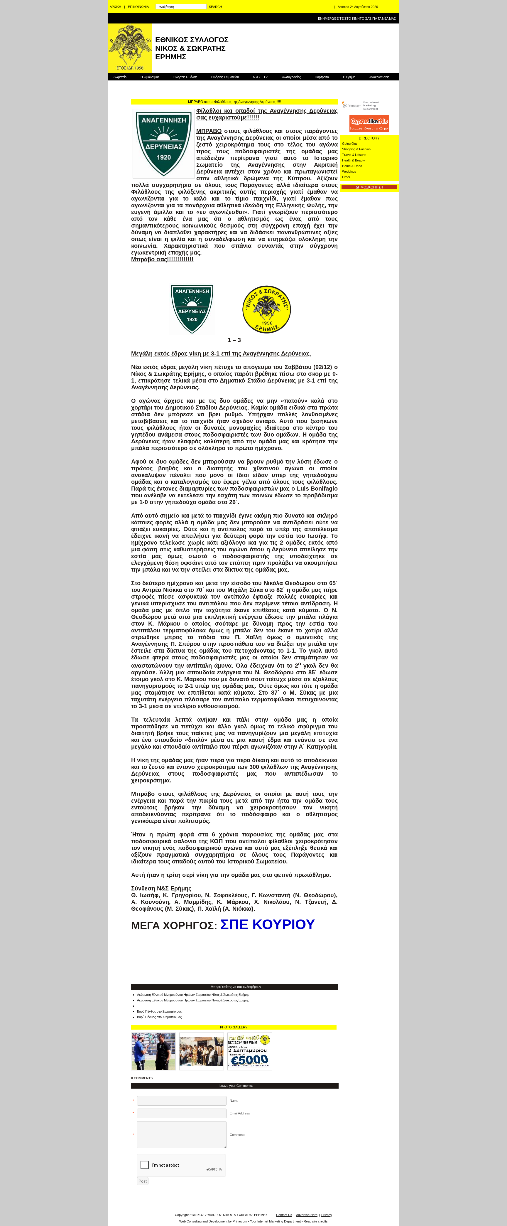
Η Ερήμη (349, 77)
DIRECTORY (369, 138)
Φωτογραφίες (291, 77)
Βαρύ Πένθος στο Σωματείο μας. (159, 1011)
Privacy (326, 1215)
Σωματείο (119, 77)
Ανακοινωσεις (379, 77)
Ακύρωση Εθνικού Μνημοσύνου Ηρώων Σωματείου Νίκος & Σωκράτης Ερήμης (193, 994)
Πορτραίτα (322, 77)
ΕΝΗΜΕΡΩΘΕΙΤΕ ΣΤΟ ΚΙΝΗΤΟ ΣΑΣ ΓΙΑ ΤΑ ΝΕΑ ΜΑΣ (357, 18)
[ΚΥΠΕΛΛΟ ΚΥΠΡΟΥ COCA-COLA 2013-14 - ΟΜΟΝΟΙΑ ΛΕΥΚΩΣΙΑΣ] (153, 1051)
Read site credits (316, 1221)
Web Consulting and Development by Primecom (213, 1221)
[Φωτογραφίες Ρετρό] (201, 1051)
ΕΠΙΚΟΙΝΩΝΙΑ (138, 7)
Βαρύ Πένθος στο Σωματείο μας (159, 1017)
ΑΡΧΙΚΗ (115, 7)
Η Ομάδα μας (150, 77)
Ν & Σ (260, 77)
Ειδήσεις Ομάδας (185, 77)
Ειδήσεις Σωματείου (225, 77)
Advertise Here (306, 1215)
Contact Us (284, 1215)
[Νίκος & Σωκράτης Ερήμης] (249, 1051)
